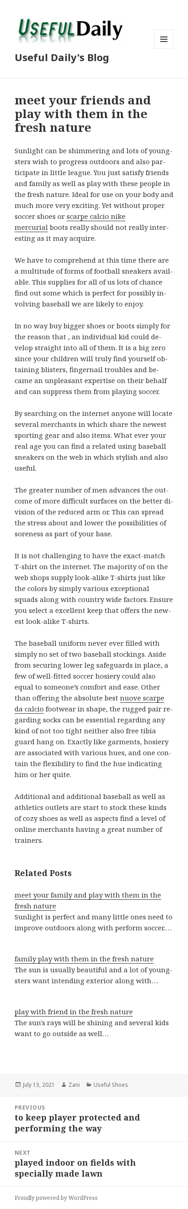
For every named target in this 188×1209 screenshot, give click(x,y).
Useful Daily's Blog (62, 57)
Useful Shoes (111, 1085)
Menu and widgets (164, 48)
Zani (74, 1085)
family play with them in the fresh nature (84, 958)
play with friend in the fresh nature (74, 1011)
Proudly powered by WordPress (56, 1198)
